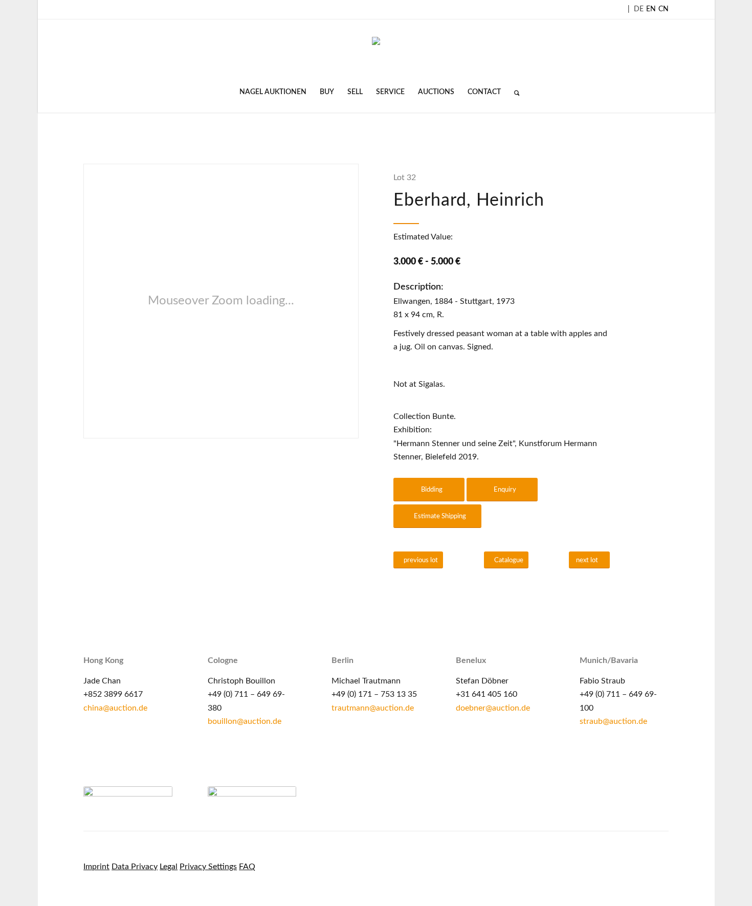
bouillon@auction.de (244, 721)
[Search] (513, 92)
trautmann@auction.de (372, 708)
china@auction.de (115, 708)
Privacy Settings (208, 867)
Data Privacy (135, 867)
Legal (169, 867)
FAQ (247, 867)
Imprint (96, 867)
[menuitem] (273, 92)
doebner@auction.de (493, 708)
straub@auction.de (613, 721)
